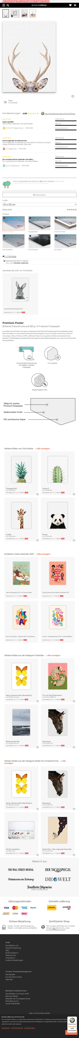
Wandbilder (10, 975)
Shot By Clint (49, 743)
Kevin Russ (11, 851)
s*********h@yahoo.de (12, 165)
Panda (44, 535)
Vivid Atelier (14, 102)
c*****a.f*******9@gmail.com (14, 128)
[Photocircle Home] (39, 5)
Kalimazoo (46, 741)
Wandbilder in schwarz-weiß (17, 994)
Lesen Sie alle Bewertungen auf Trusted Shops (60, 113)
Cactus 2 (45, 488)
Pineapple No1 (11, 488)
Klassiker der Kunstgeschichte (17, 999)
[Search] (7, 5)
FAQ (7, 950)
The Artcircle (49, 851)
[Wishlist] (70, 5)
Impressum (10, 958)
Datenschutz (10, 955)
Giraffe (8, 535)
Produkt (5, 214)
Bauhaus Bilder (11, 996)
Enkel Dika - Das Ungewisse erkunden (57, 849)
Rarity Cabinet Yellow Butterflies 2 (19, 695)
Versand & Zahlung (13, 948)
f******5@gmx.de (11, 148)
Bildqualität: (7, 210)
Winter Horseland (13, 849)
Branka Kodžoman (50, 697)
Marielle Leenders (13, 697)
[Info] (4, 218)
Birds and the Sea (12, 741)
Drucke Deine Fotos (13, 977)
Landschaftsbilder (12, 1004)
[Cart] (75, 5)
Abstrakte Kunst (12, 1001)
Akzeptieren (71, 1032)
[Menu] (3, 5)
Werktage (10, 256)
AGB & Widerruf (11, 953)
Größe (5, 200)
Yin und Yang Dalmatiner (52, 695)
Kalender (9, 979)
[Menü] (75, 1018)
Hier (54, 928)
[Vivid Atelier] (4, 102)
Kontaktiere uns (11, 945)
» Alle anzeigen (42, 448)
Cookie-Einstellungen (14, 960)
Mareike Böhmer (13, 743)
